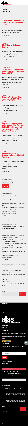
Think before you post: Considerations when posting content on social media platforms (12, 219)
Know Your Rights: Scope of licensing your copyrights (13, 207)
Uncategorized (9, 67)
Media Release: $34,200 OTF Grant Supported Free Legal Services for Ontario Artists (14, 244)
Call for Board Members (7, 221)
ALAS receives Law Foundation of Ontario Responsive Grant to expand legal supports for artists (13, 198)
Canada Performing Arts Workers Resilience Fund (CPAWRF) (12, 248)
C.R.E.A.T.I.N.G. (5, 259)
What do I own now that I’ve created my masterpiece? (13, 226)
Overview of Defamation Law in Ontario (10, 255)
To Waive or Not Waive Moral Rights (9, 213)
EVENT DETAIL (14, 379)
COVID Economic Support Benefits (9, 268)
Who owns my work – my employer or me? (10, 233)
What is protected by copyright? (8, 228)
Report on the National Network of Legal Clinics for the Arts (14, 261)
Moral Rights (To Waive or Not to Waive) (10, 237)
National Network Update (7, 257)
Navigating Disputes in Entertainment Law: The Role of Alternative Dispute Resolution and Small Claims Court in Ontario (13, 203)
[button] (26, 2)
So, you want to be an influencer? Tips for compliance (13, 235)
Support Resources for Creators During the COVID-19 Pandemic (13, 155)
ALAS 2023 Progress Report (7, 215)
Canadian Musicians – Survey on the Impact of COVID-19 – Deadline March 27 (12, 99)
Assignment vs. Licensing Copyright (9, 224)
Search (3, 291)
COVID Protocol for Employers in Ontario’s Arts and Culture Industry (13, 22)
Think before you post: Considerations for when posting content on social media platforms (13, 210)
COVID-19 (4, 18)
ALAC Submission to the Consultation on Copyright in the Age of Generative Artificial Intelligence (13, 240)
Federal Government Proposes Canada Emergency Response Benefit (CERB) (13, 71)
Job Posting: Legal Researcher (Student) (10, 195)
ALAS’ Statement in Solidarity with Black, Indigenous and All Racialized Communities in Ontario (14, 265)
